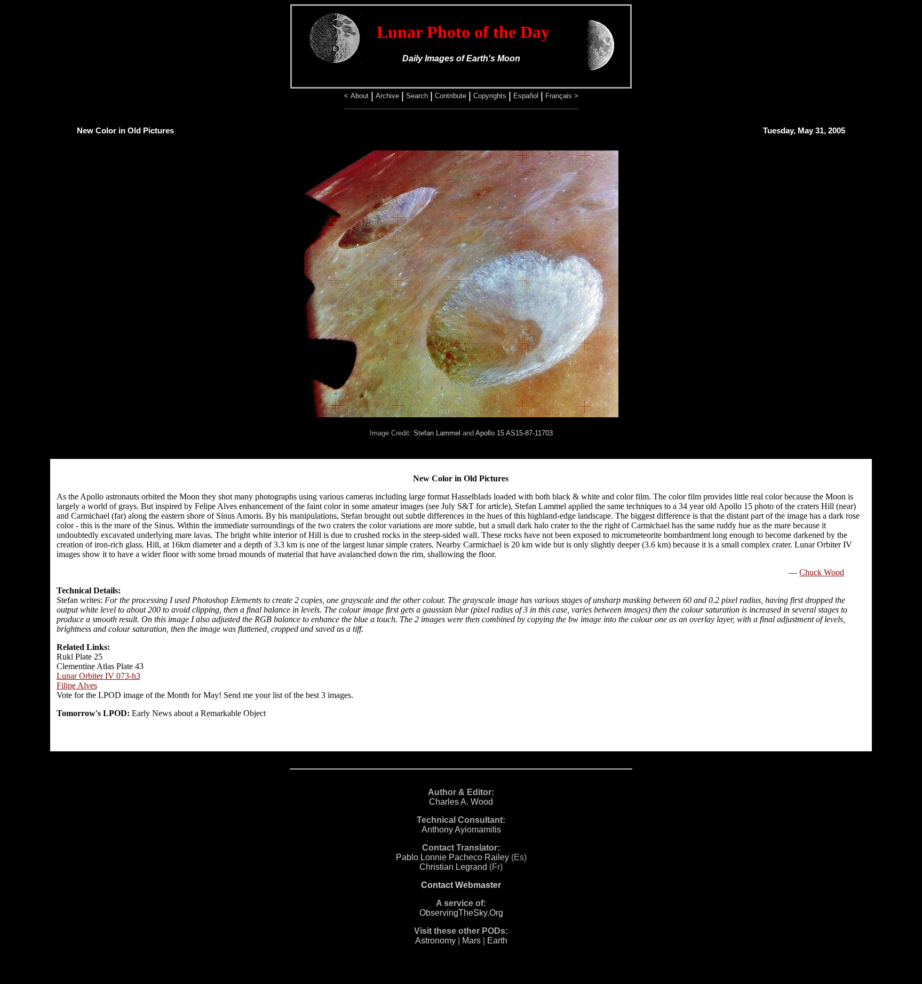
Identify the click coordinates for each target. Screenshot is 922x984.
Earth (497, 940)
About (360, 96)
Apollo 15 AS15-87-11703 (514, 433)
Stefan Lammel (437, 433)
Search (417, 96)
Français (558, 96)
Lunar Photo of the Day (463, 32)
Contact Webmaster (461, 885)
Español (525, 96)
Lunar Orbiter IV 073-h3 (98, 675)
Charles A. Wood (461, 801)
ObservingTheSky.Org (461, 912)
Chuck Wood (821, 572)
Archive (387, 96)
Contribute (450, 96)
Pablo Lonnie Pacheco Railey (452, 857)
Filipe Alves (77, 685)
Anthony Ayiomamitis (461, 829)
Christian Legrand (453, 866)
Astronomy (435, 940)
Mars (471, 940)
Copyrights (489, 96)
